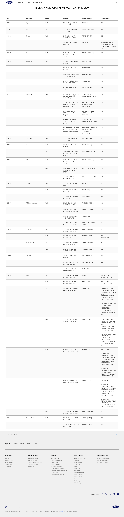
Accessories (31, 466)
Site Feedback (46, 511)
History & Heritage (102, 460)
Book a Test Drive (33, 458)
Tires (75, 466)
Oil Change (77, 481)
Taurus (36, 444)
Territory (29, 444)
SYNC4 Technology (56, 466)
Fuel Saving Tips (55, 464)
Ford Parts (77, 468)
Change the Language (14, 507)
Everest (22, 444)
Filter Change (78, 483)
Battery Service (78, 479)
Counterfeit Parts (79, 472)
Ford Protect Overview (57, 468)
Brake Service (78, 477)
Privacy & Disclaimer (55, 511)
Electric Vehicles (9, 460)
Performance (8, 464)
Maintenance (78, 462)
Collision (76, 460)
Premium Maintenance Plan (59, 470)
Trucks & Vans (9, 462)
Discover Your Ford (56, 460)
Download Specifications (35, 462)
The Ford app (55, 458)
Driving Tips (54, 462)
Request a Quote (32, 460)
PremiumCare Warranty (57, 475)
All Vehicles (8, 466)
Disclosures (11, 434)
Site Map (75, 511)
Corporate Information (103, 458)
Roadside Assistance (80, 458)
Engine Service (78, 475)
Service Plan (54, 472)
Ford (23, 511)
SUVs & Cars (8, 458)
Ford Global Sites (68, 511)
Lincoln (26, 511)
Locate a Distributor (33, 464)
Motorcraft (77, 470)
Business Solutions (102, 462)
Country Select (39, 511)
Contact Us (32, 511)
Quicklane (77, 464)
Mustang (15, 444)
